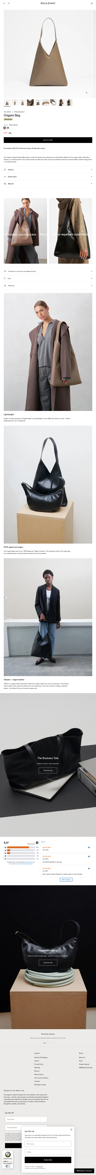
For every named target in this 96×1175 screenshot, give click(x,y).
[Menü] (11, 1151)
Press (81, 1061)
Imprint (36, 1061)
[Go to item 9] (69, 102)
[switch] (8, 1166)
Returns (36, 1071)
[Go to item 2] (14, 102)
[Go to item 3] (22, 102)
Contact (37, 1081)
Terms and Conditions (41, 1078)
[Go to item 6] (45, 102)
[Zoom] (86, 92)
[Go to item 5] (38, 102)
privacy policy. (40, 1166)
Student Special (84, 1064)
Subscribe (48, 1160)
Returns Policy (39, 1074)
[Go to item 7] (53, 102)
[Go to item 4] (30, 102)
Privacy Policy (38, 1064)
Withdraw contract (40, 1085)
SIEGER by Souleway (85, 1068)
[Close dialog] (71, 1130)
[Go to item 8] (61, 102)
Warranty (37, 1068)
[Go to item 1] (7, 102)
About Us (82, 1057)
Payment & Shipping (40, 1057)
